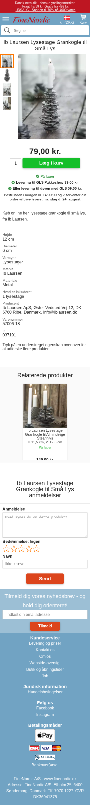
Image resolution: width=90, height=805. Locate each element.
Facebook (45, 708)
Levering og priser (45, 643)
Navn (7, 556)
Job (45, 676)
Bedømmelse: (21, 541)
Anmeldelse (13, 509)
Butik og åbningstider (45, 669)
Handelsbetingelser (45, 692)
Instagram (45, 714)
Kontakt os (45, 650)
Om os (45, 656)
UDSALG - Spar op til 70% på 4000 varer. (46, 10)
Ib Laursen (12, 273)
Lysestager (12, 261)
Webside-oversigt (45, 663)
